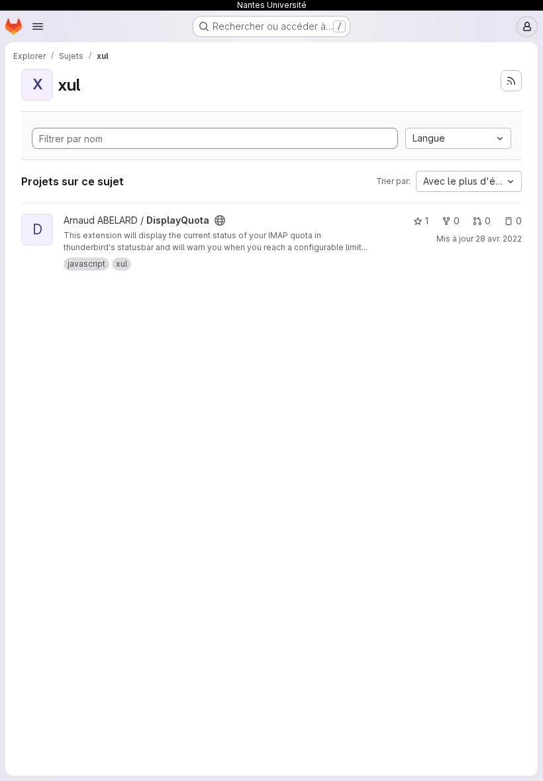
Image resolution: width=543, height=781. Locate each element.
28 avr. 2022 (498, 239)
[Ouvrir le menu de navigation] (37, 26)
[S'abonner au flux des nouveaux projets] (511, 80)
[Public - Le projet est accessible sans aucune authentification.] (220, 220)
